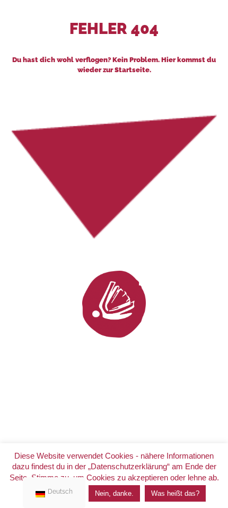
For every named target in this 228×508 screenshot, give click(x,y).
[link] (114, 304)
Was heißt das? (175, 493)
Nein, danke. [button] (114, 493)
